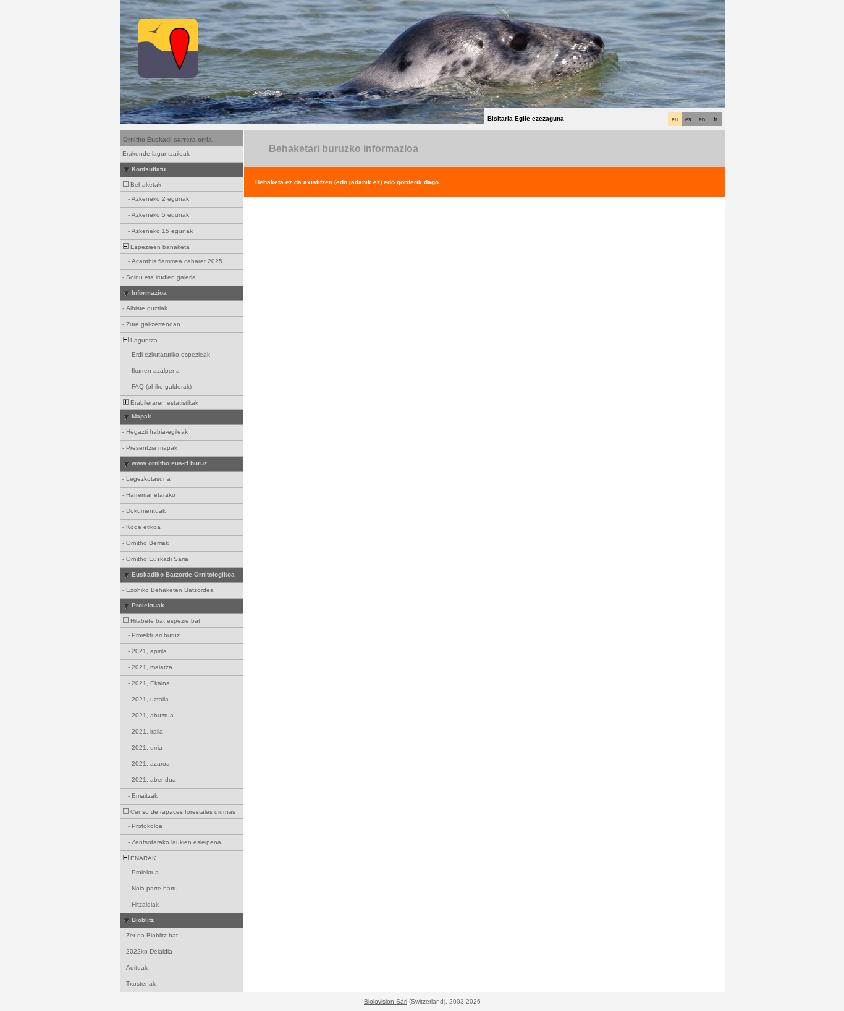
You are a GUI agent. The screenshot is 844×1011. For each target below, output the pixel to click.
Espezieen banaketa (159, 246)
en (702, 119)
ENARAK (142, 858)
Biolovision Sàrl (385, 1001)
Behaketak (145, 184)
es (688, 119)
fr (715, 119)
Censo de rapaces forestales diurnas (182, 811)
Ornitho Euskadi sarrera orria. (168, 139)
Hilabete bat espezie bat (164, 620)
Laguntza (143, 340)
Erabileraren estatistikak (163, 402)
